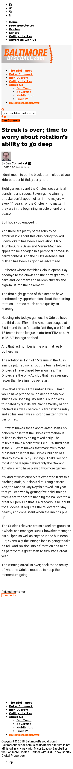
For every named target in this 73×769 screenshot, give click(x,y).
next (23, 592)
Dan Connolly (15, 163)
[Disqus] (36, 644)
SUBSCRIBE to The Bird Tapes (24, 103)
